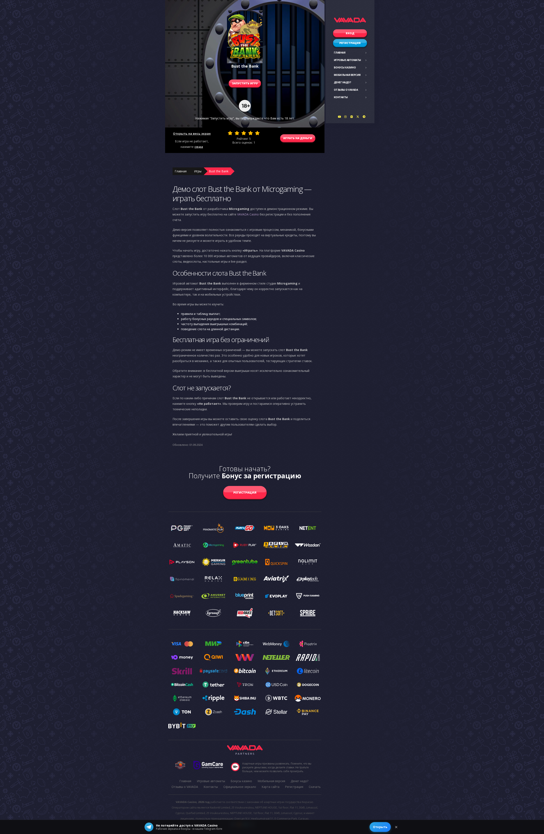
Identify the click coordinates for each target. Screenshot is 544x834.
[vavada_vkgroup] (352, 117)
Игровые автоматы (347, 60)
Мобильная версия (347, 75)
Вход (350, 33)
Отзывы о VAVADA (346, 90)
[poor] (237, 133)
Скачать (315, 787)
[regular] (243, 133)
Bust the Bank (218, 171)
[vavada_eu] (358, 117)
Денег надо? (342, 82)
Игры (197, 171)
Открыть (380, 827)
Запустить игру (245, 83)
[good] (250, 133)
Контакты (341, 97)
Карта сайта (270, 787)
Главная (340, 52)
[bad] (230, 133)
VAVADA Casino (248, 214)
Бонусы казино (345, 67)
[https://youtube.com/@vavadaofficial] (339, 117)
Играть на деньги (297, 138)
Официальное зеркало (239, 787)
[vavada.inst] (345, 117)
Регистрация (350, 43)
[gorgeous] (257, 133)
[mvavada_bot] (364, 117)
